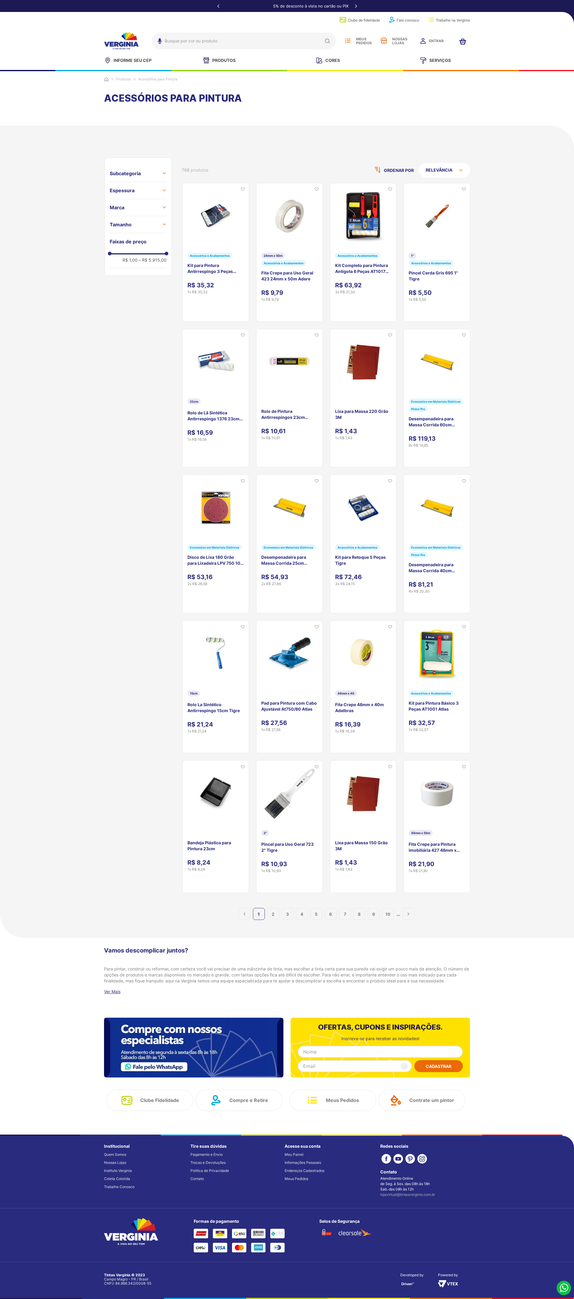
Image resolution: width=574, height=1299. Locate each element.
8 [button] (359, 914)
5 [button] (316, 914)
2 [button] (273, 914)
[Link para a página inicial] (106, 79)
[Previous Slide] (218, 6)
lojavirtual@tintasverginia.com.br (407, 1194)
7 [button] (345, 914)
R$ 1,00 (130, 259)
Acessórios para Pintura (158, 79)
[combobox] (244, 41)
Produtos (123, 79)
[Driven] (407, 1286)
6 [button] (330, 914)
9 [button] (373, 914)
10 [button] (387, 914)
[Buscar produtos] (327, 41)
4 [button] (301, 914)
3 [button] (287, 914)
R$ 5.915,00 (153, 259)
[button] (138, 173)
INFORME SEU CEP (133, 60)
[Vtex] (448, 1286)
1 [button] (259, 914)
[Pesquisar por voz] (159, 42)
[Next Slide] (356, 6)
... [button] (398, 914)
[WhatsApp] (564, 1288)
